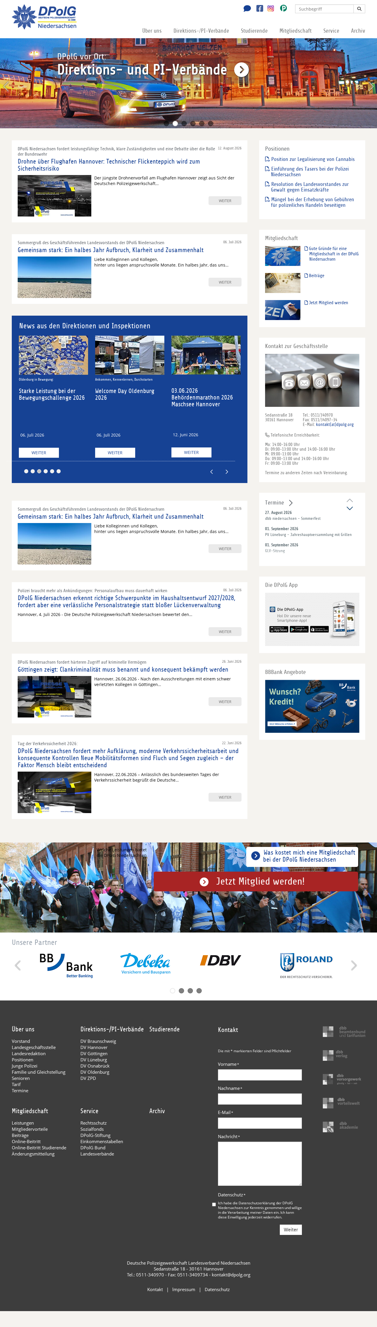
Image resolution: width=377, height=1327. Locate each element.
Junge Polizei (24, 1066)
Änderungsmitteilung (33, 1154)
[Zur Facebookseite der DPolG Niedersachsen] (257, 9)
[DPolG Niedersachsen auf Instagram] (268, 8)
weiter (225, 200)
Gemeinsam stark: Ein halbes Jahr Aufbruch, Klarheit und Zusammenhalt (111, 250)
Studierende (254, 31)
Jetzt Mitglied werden (328, 302)
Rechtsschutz (93, 1123)
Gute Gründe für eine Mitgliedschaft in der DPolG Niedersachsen (333, 254)
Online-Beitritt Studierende (39, 1147)
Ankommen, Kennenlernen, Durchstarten (53, 379)
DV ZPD (88, 1078)
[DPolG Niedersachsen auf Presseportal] (281, 9)
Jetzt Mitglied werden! (260, 881)
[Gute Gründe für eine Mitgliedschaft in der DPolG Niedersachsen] (282, 255)
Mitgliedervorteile (30, 1129)
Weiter (44, 452)
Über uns (152, 31)
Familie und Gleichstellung (38, 1072)
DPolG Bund (92, 1147)
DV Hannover (94, 1047)
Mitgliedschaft (296, 31)
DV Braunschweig (98, 1041)
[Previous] (6, 86)
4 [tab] (193, 123)
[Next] (370, 86)
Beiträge (316, 275)
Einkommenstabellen (101, 1141)
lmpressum (183, 1289)
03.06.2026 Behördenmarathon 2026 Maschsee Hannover (131, 397)
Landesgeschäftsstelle (34, 1047)
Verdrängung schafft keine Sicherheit (203, 379)
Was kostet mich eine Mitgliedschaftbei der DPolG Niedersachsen (309, 856)
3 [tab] (184, 123)
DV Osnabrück (95, 1066)
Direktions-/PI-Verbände (201, 31)
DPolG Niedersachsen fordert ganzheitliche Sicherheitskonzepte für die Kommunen (210, 400)
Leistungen (23, 1123)
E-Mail (225, 1112)
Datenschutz (232, 1195)
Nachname (230, 1088)
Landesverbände (97, 1154)
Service (331, 31)
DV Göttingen (94, 1053)
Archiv (358, 31)
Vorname (228, 1064)
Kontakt (155, 1289)
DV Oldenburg (94, 1072)
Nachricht (229, 1136)
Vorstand (21, 1041)
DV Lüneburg (93, 1060)
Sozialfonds (92, 1129)
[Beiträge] (282, 282)
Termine (274, 503)
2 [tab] (175, 123)
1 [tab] (166, 123)
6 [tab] (210, 123)
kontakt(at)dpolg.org (335, 424)
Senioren (21, 1078)
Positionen (22, 1060)
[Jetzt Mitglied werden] (282, 309)
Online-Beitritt (26, 1141)
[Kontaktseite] (245, 9)
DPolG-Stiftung (95, 1135)
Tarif (16, 1084)
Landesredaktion (29, 1053)
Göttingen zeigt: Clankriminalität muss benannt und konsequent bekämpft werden (123, 669)
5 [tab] (201, 123)
